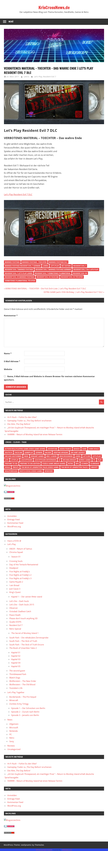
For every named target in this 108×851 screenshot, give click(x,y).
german (38, 452)
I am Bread (14, 585)
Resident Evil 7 (49, 76)
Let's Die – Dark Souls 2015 (21, 604)
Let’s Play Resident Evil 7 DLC (18, 194)
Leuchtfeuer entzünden (45, 460)
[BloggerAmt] (12, 485)
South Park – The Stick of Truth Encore (26, 644)
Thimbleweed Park (17, 674)
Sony (11, 741)
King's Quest (15, 592)
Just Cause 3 (14, 588)
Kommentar (11, 315)
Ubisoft (94, 467)
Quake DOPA (15, 621)
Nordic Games (84, 460)
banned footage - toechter (34, 262)
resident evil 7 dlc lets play (85, 269)
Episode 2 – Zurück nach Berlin (25, 711)
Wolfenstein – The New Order (22, 681)
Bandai (77, 449)
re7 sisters (66, 266)
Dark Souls (94, 449)
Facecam (18, 452)
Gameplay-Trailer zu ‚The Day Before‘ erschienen (29, 420)
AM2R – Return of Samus (20, 548)
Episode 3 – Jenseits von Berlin (25, 715)
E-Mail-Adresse (12, 361)
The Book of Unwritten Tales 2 (75, 467)
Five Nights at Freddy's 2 (20, 575)
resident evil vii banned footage (19, 277)
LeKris (26, 76)
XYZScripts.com (67, 850)
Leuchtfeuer (26, 460)
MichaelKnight (69, 460)
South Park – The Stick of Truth (23, 641)
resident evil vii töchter (72, 277)
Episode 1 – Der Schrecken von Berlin (28, 708)
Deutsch (8, 452)
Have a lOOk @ (14, 540)
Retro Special (15, 628)
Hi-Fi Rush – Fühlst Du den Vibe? (22, 417)
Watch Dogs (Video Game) (31, 471)
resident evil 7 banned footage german (53, 269)
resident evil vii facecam (48, 277)
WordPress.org (14, 526)
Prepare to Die (11, 463)
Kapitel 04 (15, 662)
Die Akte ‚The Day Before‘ (18, 424)
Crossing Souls (16, 561)
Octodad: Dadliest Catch (20, 611)
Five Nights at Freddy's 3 (20, 578)
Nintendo (13, 731)
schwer (84, 463)
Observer (13, 608)
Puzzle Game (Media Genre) (54, 463)
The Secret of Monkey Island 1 (25, 633)
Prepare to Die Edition (30, 463)
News (9, 719)
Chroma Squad (16, 552)
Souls (7, 467)
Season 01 (16, 556)
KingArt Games (37, 456)
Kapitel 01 (15, 652)
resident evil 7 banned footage (19, 269)
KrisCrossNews (66, 456)
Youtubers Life (15, 688)
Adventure (52, 449)
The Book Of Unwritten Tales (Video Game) (40, 467)
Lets (7, 460)
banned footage (12, 262)
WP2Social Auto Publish (44, 850)
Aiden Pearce (65, 449)
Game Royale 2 (16, 581)
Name (7, 353)
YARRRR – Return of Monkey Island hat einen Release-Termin (34, 434)
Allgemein (13, 724)
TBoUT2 (16, 467)
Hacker (48, 452)
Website (8, 369)
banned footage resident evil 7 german (22, 266)
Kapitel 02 (15, 656)
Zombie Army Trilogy (19, 703)
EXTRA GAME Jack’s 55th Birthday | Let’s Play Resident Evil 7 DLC (73, 292)
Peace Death (15, 615)
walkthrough (11, 471)
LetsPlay (15, 460)
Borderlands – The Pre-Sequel (22, 696)
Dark (84, 449)
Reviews (11, 745)
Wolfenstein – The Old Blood (22, 684)
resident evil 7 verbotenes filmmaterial (53, 273)
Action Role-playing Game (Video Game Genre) (25, 449)
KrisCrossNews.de (54, 7)
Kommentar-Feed (15, 523)
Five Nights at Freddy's (19, 571)
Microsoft (13, 727)
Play (100, 460)
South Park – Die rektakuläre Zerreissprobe (28, 637)
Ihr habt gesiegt (78, 452)
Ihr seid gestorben (13, 456)
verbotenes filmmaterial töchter (20, 281)
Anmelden (12, 516)
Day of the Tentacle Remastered (23, 564)
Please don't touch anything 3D (23, 618)
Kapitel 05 (15, 666)
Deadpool (13, 568)
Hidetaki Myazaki (60, 452)
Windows (49, 471)
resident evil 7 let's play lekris (18, 273)
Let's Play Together (15, 692)
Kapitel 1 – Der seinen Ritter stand (26, 596)
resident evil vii (80, 273)
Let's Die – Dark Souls (19, 601)
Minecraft (13, 700)
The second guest (17, 670)
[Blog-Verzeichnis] (9, 492)
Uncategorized (13, 749)
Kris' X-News (51, 456)
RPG (77, 463)
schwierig (94, 463)
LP (59, 460)
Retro (70, 463)
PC (94, 460)
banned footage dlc (58, 262)
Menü (11, 21)
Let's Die (86, 456)
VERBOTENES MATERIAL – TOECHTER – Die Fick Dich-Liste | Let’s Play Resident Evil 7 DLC (45, 288)
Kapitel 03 (15, 659)
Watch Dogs (14, 677)
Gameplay (28, 452)
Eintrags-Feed (13, 519)
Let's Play (38, 76)
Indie (26, 456)
